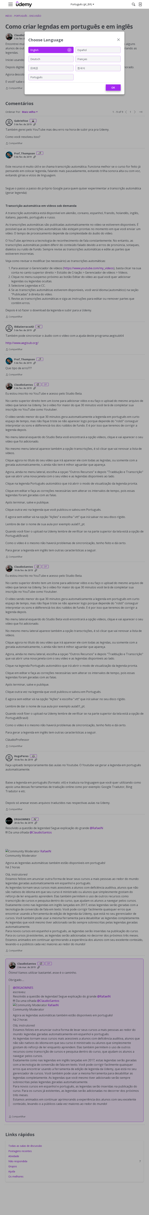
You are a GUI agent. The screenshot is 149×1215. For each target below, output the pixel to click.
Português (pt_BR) (81, 4)
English (34, 50)
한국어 (81, 68)
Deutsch (35, 59)
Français (82, 59)
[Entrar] (140, 4)
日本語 (34, 68)
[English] (24, 4)
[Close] (118, 40)
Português (36, 77)
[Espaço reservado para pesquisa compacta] (133, 4)
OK (113, 87)
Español (82, 50)
